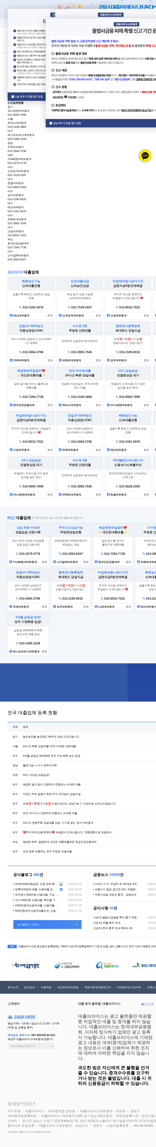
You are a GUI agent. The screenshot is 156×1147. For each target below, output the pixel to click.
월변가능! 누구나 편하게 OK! (40, 765)
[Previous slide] (12, 965)
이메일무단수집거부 (129, 987)
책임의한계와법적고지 (97, 987)
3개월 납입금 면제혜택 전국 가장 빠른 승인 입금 (51, 755)
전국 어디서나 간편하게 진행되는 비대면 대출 (50, 813)
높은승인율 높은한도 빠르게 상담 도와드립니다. (51, 736)
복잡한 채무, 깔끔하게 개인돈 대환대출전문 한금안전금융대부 (60, 841)
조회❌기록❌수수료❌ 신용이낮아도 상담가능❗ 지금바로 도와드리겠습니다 (69, 803)
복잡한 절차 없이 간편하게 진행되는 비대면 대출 (52, 784)
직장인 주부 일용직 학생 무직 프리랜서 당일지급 (52, 794)
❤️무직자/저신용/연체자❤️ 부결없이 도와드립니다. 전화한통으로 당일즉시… (69, 832)
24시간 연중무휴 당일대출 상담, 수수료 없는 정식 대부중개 (58, 822)
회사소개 (13, 987)
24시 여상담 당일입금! (36, 774)
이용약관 (46, 987)
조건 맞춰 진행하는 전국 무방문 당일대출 (47, 851)
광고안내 (29, 987)
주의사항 (149, 1003)
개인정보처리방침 (68, 987)
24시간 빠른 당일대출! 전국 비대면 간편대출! (49, 746)
